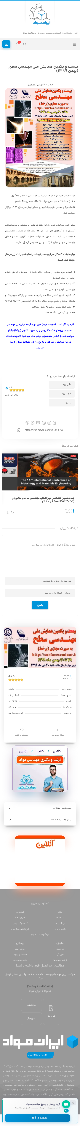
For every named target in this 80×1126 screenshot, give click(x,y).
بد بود (68, 403)
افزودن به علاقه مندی (37, 1055)
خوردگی (60, 954)
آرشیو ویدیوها (60, 960)
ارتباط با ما (60, 923)
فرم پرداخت (20, 918)
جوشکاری (20, 943)
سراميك (60, 949)
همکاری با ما (60, 929)
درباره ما (60, 918)
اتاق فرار (31, 1018)
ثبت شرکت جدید (20, 923)
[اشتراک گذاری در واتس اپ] (32, 423)
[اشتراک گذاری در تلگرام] (27, 423)
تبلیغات (20, 912)
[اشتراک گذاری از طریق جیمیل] (38, 423)
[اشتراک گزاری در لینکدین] (49, 423)
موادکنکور (31, 1005)
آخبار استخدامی (20, 960)
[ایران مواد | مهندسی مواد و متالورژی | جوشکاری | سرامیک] (40, 14)
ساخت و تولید (20, 954)
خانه (60, 912)
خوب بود (66, 394)
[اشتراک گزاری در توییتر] (44, 423)
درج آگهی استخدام (20, 929)
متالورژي (60, 943)
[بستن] (73, 1102)
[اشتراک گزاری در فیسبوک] (54, 423)
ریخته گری (20, 949)
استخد (57, 33)
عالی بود (67, 385)
